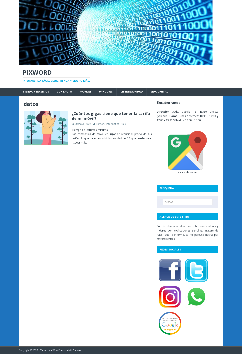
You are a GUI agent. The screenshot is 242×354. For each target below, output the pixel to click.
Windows (106, 91)
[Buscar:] (187, 202)
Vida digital (159, 91)
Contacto (64, 91)
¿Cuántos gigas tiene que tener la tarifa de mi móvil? (111, 116)
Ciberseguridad (131, 91)
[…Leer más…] (80, 142)
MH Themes (74, 350)
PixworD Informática (107, 124)
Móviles (85, 91)
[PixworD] (116, 62)
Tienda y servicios (36, 91)
